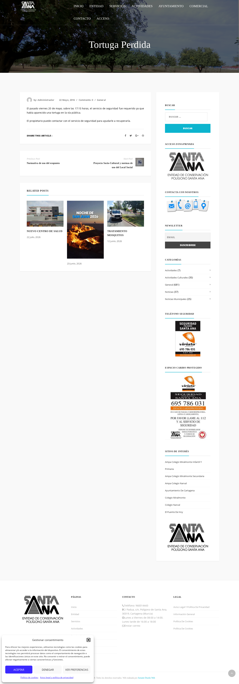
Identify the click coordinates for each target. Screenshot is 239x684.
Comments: (86, 99)
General (101, 99)
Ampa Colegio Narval (176, 483)
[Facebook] (125, 135)
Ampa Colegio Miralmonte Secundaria (184, 476)
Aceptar (18, 669)
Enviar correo (132, 625)
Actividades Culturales (176, 277)
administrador (46, 99)
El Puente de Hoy (174, 512)
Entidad (75, 614)
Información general (184, 614)
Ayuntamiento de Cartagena (180, 490)
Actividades (171, 270)
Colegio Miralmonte (175, 497)
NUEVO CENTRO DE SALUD (44, 231)
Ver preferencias (76, 669)
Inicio (74, 607)
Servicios (75, 621)
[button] (88, 640)
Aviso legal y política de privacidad (56, 677)
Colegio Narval (172, 504)
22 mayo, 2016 (67, 99)
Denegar (48, 669)
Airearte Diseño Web (146, 678)
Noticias (169, 291)
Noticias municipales (175, 299)
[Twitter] (131, 135)
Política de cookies (29, 677)
